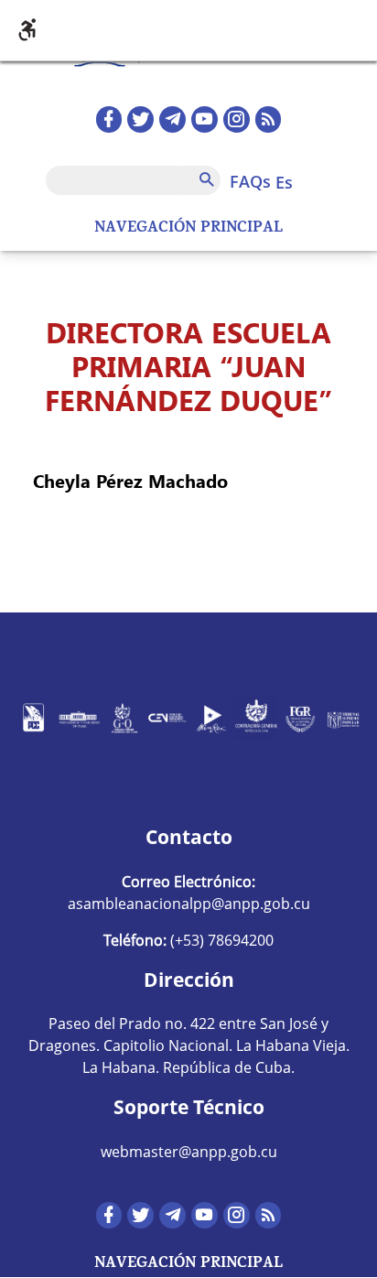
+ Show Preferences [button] (188, 30)
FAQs (250, 181)
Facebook (109, 119)
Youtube (204, 119)
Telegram (172, 119)
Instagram (236, 119)
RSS (268, 119)
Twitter (140, 119)
